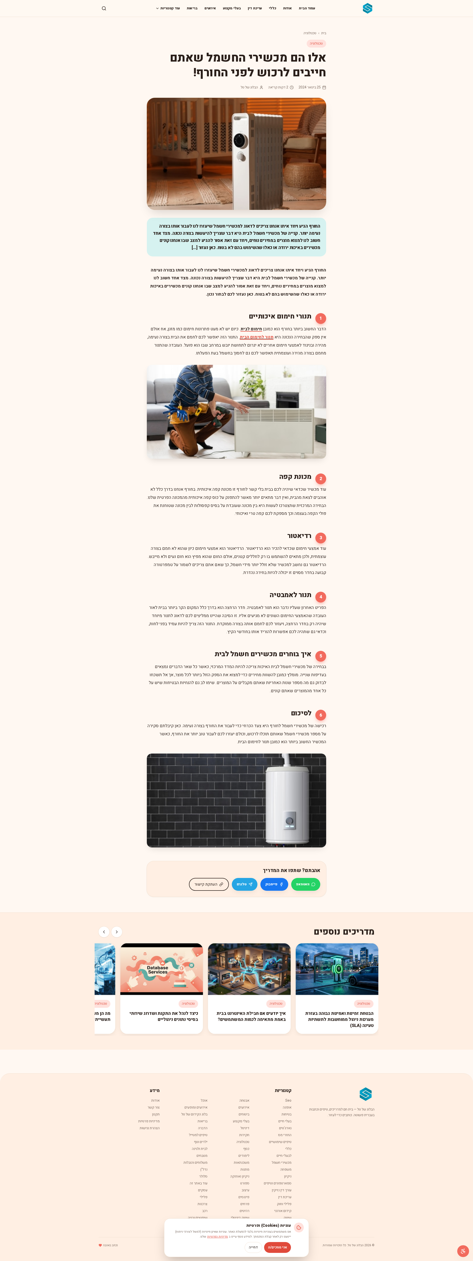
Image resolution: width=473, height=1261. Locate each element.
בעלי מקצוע (232, 8)
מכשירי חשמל (281, 1162)
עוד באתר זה (198, 1183)
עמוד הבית (307, 8)
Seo (288, 1100)
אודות (287, 8)
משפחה (285, 1169)
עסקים (202, 1190)
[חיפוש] (104, 8)
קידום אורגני (282, 1210)
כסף (246, 1148)
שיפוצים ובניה (197, 1217)
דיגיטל (244, 1128)
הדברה (202, 1128)
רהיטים (244, 1210)
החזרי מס (284, 1135)
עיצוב (245, 1190)
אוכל (204, 1100)
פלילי (203, 1197)
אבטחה (244, 1100)
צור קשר (154, 1107)
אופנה (287, 1107)
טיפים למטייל (198, 1135)
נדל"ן (203, 1169)
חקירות (244, 1135)
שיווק (287, 1217)
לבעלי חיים (284, 1155)
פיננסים (243, 1197)
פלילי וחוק (284, 1204)
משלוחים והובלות (195, 1162)
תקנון (156, 1114)
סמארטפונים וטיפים (277, 1183)
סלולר (203, 1176)
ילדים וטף (200, 1141)
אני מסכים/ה (277, 1247)
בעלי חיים (284, 1121)
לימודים (243, 1155)
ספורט (244, 1183)
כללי (272, 8)
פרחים (244, 1204)
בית (323, 33)
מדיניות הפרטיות (217, 1236)
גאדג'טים (285, 1128)
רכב (204, 1210)
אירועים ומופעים (196, 1107)
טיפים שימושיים (280, 1141)
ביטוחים (244, 1114)
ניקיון (287, 1176)
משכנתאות (241, 1162)
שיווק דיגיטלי (240, 1217)
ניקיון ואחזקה (239, 1176)
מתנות (244, 1169)
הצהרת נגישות (150, 1128)
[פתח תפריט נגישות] (463, 1251)
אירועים (210, 8)
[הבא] (104, 931)
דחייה (253, 1247)
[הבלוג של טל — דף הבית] (367, 8)
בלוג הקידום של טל (194, 1114)
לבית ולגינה (199, 1148)
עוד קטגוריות (170, 8)
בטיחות (286, 1114)
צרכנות (202, 1204)
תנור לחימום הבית (256, 337)
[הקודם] (116, 931)
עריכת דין (255, 8)
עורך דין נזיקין (281, 1190)
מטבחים (202, 1155)
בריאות (192, 8)
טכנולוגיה (310, 33)
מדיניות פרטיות (149, 1121)
